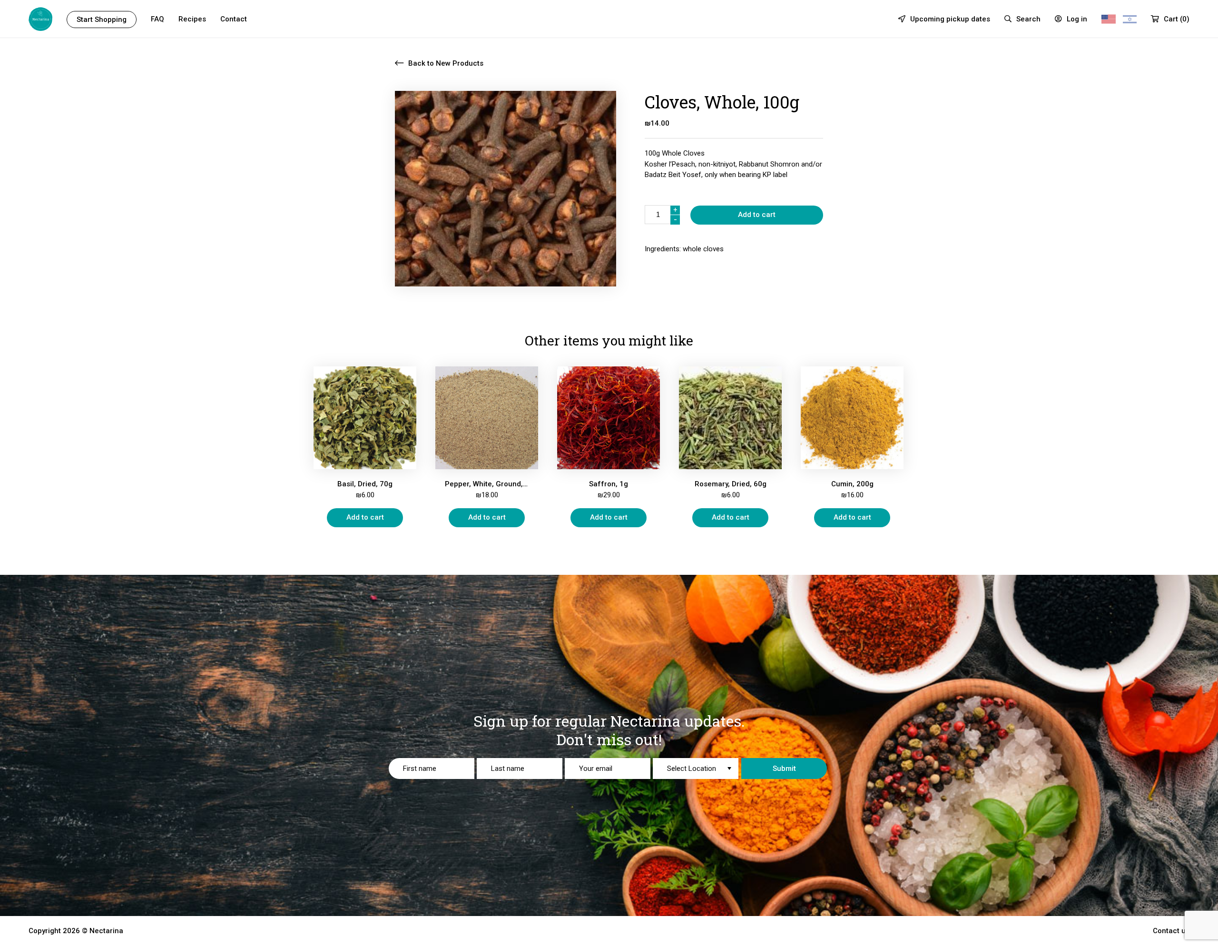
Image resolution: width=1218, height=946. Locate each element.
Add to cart (757, 214)
